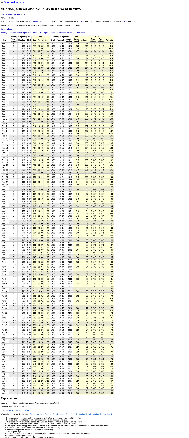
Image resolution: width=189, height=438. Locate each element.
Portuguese (70, 414)
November (71, 33)
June (35, 33)
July (39, 33)
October (62, 33)
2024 (82, 22)
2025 (90, 22)
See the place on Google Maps (17, 410)
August (45, 33)
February (12, 33)
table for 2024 (37, 22)
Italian (62, 414)
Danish (103, 414)
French (55, 414)
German (40, 414)
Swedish (110, 414)
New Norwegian (92, 414)
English (33, 414)
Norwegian (80, 414)
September (53, 33)
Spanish (48, 414)
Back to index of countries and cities (13, 14)
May (29, 33)
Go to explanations (8, 29)
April (25, 33)
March (19, 33)
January (4, 33)
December (80, 33)
